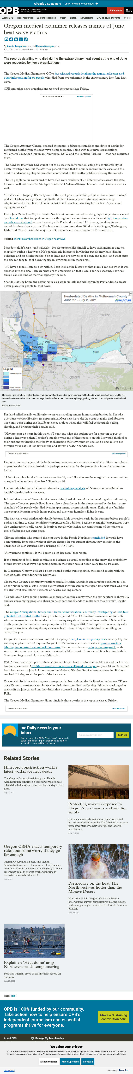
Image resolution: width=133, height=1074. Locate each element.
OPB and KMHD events (108, 18)
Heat (13, 995)
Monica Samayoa (45, 46)
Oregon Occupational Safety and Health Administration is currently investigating (61, 612)
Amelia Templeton (16, 46)
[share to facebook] (11, 39)
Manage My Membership (49, 1038)
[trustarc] (123, 1070)
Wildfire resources (46, 18)
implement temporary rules (89, 639)
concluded (98, 537)
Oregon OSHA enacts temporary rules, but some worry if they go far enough (33, 850)
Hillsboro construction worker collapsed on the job (64, 666)
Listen (73, 18)
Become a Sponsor (84, 96)
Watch (63, 18)
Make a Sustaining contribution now (113, 1017)
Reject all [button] (88, 1061)
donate (116, 10)
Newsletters (86, 18)
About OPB (7, 18)
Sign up (122, 734)
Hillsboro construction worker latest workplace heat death (30, 769)
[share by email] (6, 39)
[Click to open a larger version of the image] (130, 294)
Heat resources (25, 18)
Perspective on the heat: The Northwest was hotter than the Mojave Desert (95, 887)
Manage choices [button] (48, 1061)
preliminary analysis (72, 488)
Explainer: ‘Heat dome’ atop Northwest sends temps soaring (31, 964)
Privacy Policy (9, 1070)
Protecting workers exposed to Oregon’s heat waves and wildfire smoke (97, 808)
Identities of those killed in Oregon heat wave (39, 238)
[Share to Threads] (25, 39)
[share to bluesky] (16, 39)
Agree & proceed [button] (70, 1061)
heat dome (16, 218)
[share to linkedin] (20, 39)
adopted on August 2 (101, 647)
